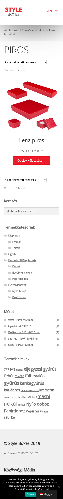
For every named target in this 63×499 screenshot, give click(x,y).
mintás (21, 404)
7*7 (6, 369)
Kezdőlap (13, 30)
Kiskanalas (34, 390)
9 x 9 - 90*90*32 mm (20, 320)
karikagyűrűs (32, 383)
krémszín (46, 389)
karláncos (12, 389)
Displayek (14, 235)
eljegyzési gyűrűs (40, 369)
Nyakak (16, 241)
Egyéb (12, 254)
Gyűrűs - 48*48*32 (19, 326)
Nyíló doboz (37, 404)
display (19, 369)
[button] (50, 11)
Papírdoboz (19, 297)
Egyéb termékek (22, 272)
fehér (9, 375)
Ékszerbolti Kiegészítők (22, 260)
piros (46, 412)
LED (15, 397)
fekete (19, 376)
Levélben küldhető (27, 397)
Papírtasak (34, 411)
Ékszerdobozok (17, 285)
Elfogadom (32, 494)
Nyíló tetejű (19, 291)
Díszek (16, 266)
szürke (9, 417)
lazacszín (8, 397)
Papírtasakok (20, 279)
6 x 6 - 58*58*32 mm (20, 345)
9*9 (13, 369)
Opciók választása (29, 160)
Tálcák (16, 248)
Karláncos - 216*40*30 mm (24, 332)
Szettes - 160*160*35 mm (23, 338)
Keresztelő (25, 390)
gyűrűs (11, 383)
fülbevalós (35, 376)
